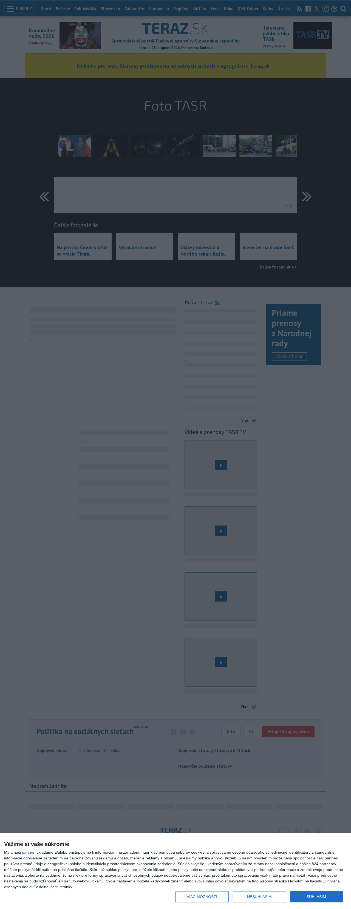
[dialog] (175, 871)
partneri (28, 852)
